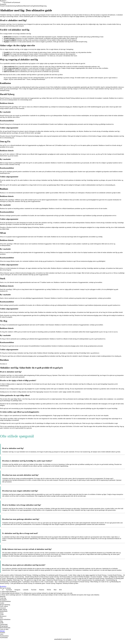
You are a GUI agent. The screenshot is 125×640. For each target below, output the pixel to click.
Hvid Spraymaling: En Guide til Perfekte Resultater (74, 577)
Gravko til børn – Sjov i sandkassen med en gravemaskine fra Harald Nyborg (66, 581)
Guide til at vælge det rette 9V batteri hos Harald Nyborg (87, 578)
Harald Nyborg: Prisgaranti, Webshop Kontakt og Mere (62, 583)
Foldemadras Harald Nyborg (23, 575)
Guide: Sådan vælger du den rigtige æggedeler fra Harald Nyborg (87, 575)
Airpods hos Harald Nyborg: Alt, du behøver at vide (61, 580)
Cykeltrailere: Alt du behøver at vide (32, 581)
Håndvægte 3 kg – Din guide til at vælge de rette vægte (29, 580)
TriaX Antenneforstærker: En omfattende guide (91, 580)
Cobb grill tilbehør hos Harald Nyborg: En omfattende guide (27, 583)
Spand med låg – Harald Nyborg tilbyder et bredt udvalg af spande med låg (37, 577)
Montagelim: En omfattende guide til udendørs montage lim (24, 578)
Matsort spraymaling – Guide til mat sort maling (56, 578)
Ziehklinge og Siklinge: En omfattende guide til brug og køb (49, 575)
